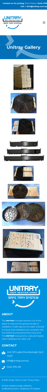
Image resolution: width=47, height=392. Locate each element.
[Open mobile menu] (44, 22)
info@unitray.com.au (37, 6)
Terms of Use (20, 380)
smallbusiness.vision (10, 389)
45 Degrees (35, 389)
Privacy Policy (33, 380)
